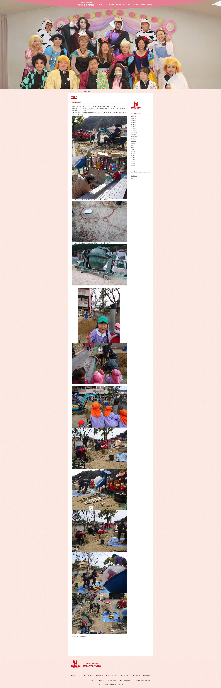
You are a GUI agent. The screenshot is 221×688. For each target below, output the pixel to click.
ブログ (79, 91)
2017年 (133, 161)
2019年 (133, 157)
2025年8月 (133, 141)
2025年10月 (134, 136)
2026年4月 (133, 124)
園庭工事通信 (76, 102)
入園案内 (137, 675)
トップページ (71, 91)
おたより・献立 (113, 675)
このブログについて (136, 174)
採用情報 (147, 675)
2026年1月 (133, 130)
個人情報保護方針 (125, 680)
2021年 (133, 153)
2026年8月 (133, 116)
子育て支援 (126, 675)
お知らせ (102, 680)
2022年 (133, 151)
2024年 (133, 147)
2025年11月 (134, 134)
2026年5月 (133, 122)
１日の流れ (89, 675)
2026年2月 (133, 128)
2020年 (133, 155)
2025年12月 (134, 132)
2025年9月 (133, 139)
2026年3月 (133, 126)
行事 (132, 178)
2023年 (133, 149)
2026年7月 (133, 118)
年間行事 (100, 675)
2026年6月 (133, 120)
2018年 (133, 159)
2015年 (133, 165)
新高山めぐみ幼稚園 (86, 4)
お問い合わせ (113, 680)
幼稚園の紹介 (83, 636)
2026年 (133, 143)
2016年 (133, 163)
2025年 (133, 145)
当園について (76, 675)
